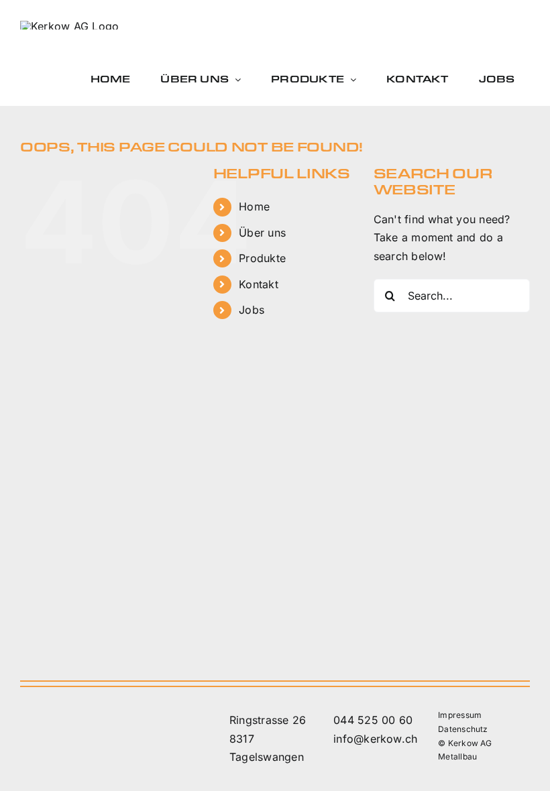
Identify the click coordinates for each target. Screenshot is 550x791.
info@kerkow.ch (375, 738)
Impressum (460, 715)
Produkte (262, 258)
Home (254, 206)
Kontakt (258, 284)
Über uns (262, 232)
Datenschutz (463, 729)
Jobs (251, 309)
